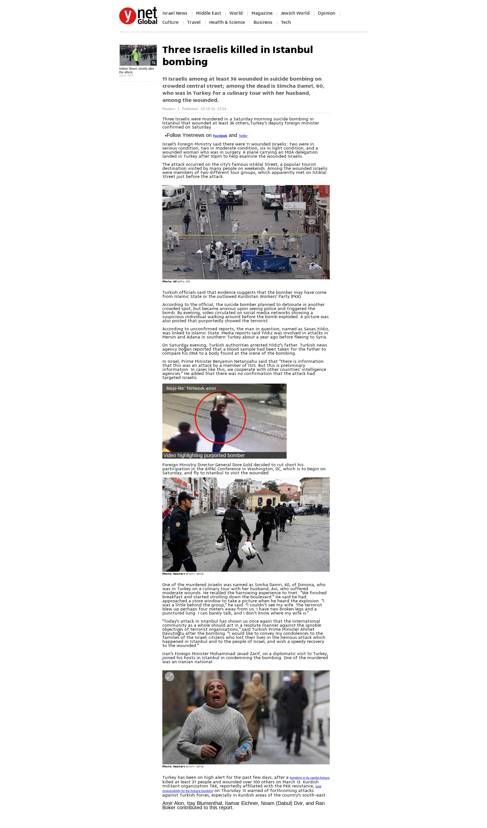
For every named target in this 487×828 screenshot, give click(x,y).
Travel (194, 22)
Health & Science (227, 22)
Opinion (326, 13)
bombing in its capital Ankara (309, 778)
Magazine (261, 13)
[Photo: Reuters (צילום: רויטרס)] (246, 524)
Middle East (208, 13)
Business (262, 22)
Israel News (174, 13)
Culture (170, 22)
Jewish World (295, 13)
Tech (286, 22)
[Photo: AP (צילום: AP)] (246, 232)
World (236, 13)
